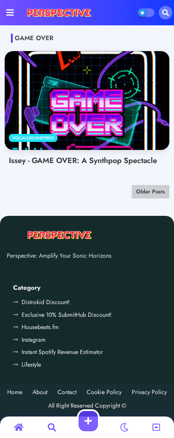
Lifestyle (31, 364)
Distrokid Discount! (46, 302)
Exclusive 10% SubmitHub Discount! (66, 314)
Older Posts (150, 192)
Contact (66, 392)
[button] (165, 12)
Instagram (34, 339)
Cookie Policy (104, 392)
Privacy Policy (149, 392)
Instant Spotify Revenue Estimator (62, 352)
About (40, 392)
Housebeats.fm (40, 327)
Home (14, 392)
